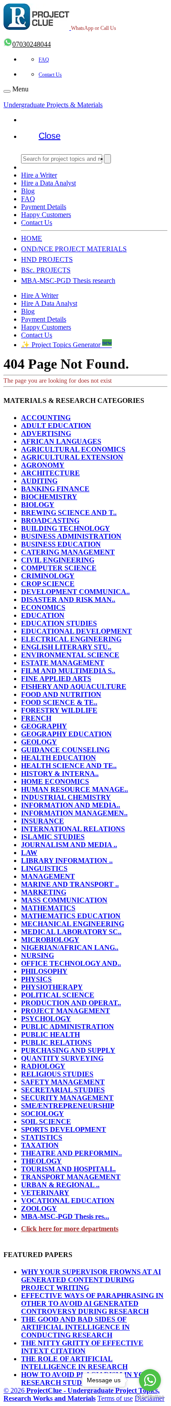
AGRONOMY (42, 465)
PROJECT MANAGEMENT (65, 1011)
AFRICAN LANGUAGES (61, 441)
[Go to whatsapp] (150, 1380)
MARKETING (43, 892)
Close (50, 136)
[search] (107, 158)
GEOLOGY (39, 742)
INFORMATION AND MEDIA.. (70, 805)
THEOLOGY (41, 1161)
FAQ (44, 60)
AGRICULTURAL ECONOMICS (73, 449)
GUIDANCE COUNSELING (65, 750)
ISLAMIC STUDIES (53, 837)
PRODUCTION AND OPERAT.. (71, 1003)
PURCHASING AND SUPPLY (68, 1050)
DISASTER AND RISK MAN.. (68, 599)
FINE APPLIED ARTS (56, 678)
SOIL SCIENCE (46, 1121)
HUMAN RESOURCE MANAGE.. (74, 789)
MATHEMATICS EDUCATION (71, 916)
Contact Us (50, 75)
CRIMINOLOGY (48, 576)
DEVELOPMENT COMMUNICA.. (75, 591)
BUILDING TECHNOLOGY (65, 528)
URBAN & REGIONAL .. (60, 1185)
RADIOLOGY (43, 1066)
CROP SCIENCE (48, 583)
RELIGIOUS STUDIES (57, 1074)
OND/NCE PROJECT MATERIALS (74, 249)
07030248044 (31, 44)
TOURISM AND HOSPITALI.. (68, 1169)
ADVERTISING (46, 433)
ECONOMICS (43, 607)
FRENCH (36, 718)
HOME (31, 238)
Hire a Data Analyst (48, 183)
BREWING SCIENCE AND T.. (69, 512)
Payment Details (43, 206)
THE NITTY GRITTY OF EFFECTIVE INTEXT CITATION (82, 1347)
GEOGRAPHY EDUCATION (66, 734)
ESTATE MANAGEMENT (62, 663)
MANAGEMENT (48, 876)
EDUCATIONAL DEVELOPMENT (76, 631)
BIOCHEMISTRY (49, 496)
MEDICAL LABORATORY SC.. (71, 931)
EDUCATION (42, 615)
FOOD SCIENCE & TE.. (59, 702)
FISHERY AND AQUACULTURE (73, 686)
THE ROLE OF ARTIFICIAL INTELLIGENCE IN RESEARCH (74, 1362)
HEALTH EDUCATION (58, 757)
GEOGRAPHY (44, 726)
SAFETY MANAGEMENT (63, 1082)
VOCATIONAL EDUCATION (67, 1200)
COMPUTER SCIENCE (58, 568)
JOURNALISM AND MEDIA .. (69, 844)
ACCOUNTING (46, 417)
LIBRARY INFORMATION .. (67, 860)
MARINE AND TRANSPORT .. (70, 884)
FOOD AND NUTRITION (61, 694)
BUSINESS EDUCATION (61, 544)
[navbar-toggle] (7, 91)
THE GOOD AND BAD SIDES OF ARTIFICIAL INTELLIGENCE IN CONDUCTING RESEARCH (75, 1327)
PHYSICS (36, 979)
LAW (29, 852)
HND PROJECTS (47, 259)
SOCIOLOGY (42, 1113)
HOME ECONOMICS (55, 781)
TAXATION (40, 1145)
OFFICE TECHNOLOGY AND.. (71, 963)
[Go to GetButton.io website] (150, 1397)
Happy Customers (46, 214)
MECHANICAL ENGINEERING (72, 924)
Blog (28, 191)
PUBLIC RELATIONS (56, 1042)
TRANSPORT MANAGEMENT (71, 1177)
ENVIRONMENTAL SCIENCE (70, 655)
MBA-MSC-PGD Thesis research (68, 280)
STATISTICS (41, 1137)
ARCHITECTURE (50, 473)
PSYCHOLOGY (46, 1018)
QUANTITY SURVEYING (62, 1058)
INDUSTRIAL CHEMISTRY (66, 797)
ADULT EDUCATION (56, 425)
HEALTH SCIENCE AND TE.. (69, 765)
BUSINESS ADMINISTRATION (71, 536)
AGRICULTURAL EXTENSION (72, 457)
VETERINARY (45, 1192)
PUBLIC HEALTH (50, 1034)
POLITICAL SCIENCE (57, 995)
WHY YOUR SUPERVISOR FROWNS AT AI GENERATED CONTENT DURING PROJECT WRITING (91, 1279)
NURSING (37, 955)
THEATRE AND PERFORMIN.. (71, 1153)
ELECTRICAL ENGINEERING (71, 639)
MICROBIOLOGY (50, 939)
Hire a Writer (39, 175)
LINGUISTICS (44, 868)
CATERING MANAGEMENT (68, 552)
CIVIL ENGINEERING (57, 560)
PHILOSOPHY (44, 971)
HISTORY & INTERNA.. (60, 773)
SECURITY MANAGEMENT (67, 1098)
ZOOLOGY (39, 1208)
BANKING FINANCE (55, 489)
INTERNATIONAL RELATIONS (73, 829)
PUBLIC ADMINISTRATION (67, 1026)
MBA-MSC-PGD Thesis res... (65, 1216)
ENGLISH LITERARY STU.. (66, 647)
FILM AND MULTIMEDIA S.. (68, 670)
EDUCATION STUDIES (59, 623)
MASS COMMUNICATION (64, 900)
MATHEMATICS (48, 908)
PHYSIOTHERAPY (52, 987)
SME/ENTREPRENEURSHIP (67, 1105)
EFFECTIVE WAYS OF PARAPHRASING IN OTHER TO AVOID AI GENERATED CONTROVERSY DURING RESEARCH (92, 1303)
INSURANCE (42, 821)
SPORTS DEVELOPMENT (63, 1129)
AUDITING (39, 481)
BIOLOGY (37, 504)
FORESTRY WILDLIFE (59, 710)
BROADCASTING (50, 520)
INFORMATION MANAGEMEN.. (74, 813)
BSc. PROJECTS (46, 270)
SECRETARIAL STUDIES (63, 1090)
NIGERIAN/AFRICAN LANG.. (69, 947)
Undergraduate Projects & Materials (53, 105)
